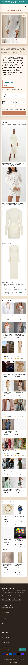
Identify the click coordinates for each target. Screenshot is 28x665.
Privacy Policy (5, 634)
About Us (4, 618)
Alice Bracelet (5, 516)
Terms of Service (5, 637)
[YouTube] (9, 599)
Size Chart (6, 109)
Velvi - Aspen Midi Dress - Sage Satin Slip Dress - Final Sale (20, 451)
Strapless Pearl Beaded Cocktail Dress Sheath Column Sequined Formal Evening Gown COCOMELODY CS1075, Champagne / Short (20, 354)
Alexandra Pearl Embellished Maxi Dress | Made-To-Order (20, 374)
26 (16, 105)
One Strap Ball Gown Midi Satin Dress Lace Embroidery (20, 412)
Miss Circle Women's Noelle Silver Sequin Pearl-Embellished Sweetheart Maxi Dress (8, 374)
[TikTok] (13, 599)
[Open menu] (2, 6)
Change (23, 94)
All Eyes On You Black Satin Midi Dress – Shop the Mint (7, 471)
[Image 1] (4, 41)
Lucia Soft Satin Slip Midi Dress (19, 471)
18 (3, 105)
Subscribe (22, 649)
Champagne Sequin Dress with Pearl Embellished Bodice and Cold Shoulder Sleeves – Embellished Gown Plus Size (20, 335)
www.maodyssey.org (14, 10)
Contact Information (6, 642)
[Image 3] (12, 41)
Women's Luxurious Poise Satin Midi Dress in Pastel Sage (7, 490)
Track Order (4, 625)
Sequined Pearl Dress (19, 392)
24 (13, 105)
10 (13, 102)
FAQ (2, 623)
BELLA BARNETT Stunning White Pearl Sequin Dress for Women (7, 335)
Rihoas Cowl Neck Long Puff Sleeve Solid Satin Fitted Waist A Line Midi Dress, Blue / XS (7, 432)
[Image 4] (16, 41)
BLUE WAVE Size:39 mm (19, 516)
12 (16, 102)
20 (7, 105)
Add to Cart (14, 113)
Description (4, 122)
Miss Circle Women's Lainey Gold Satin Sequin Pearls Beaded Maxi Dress (8, 393)
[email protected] (7, 290)
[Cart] (25, 6)
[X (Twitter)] (16, 599)
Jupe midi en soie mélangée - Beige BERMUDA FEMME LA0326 (20, 565)
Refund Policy (5, 632)
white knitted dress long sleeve (11, 48)
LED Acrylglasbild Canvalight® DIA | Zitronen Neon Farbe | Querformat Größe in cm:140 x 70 (20, 540)
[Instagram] (6, 599)
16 (23, 102)
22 (10, 105)
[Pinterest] (20, 599)
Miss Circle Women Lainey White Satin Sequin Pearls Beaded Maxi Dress (8, 316)
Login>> (6, 524)
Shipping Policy (5, 639)
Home (2, 48)
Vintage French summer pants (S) (7, 540)
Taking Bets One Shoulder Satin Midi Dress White (8, 412)
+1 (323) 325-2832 (6, 609)
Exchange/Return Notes (7, 282)
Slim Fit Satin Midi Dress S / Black (8, 451)
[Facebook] (3, 599)
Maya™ (16, 431)
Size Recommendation (13, 109)
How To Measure (22, 109)
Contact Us (4, 620)
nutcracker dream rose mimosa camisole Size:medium (7, 565)
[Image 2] (8, 41)
